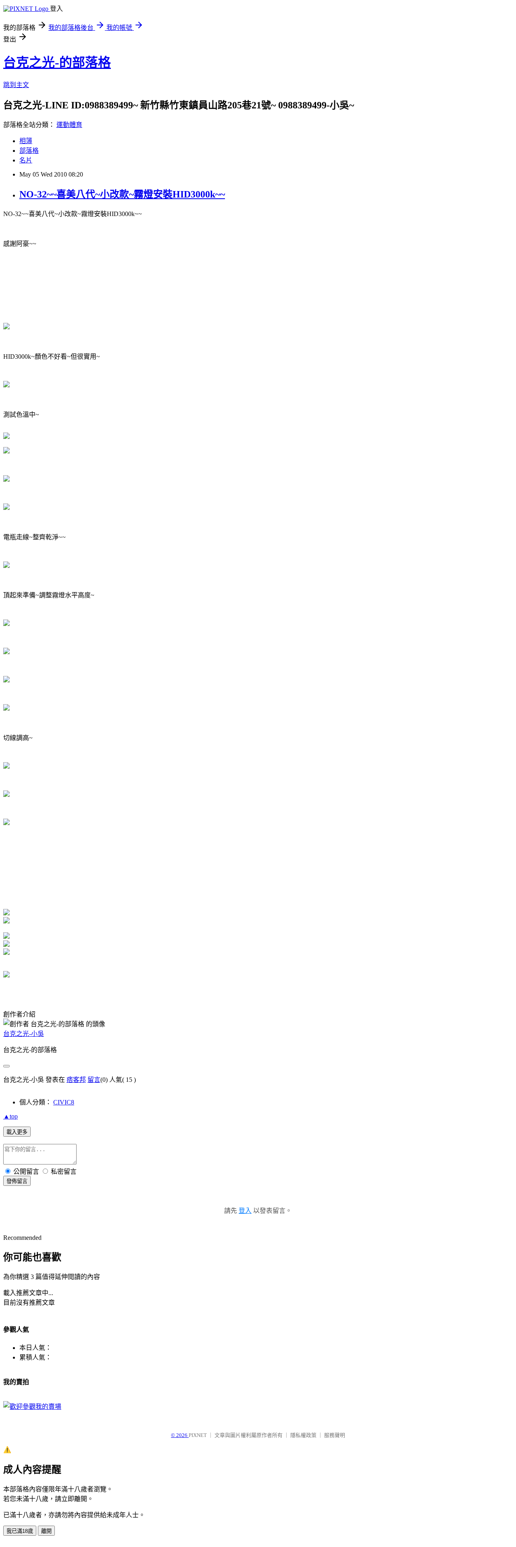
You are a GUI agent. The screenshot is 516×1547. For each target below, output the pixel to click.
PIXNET (198, 1435)
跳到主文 (16, 84)
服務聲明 (334, 1435)
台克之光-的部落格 (57, 62)
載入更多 (16, 1132)
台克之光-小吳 (23, 1033)
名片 (25, 160)
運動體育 (69, 124)
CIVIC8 (63, 1102)
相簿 (25, 140)
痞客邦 (76, 1079)
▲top (10, 1116)
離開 (46, 1531)
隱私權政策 (303, 1435)
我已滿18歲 (19, 1531)
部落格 (29, 150)
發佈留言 (16, 1181)
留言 (93, 1079)
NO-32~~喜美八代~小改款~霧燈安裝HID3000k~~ (122, 194)
